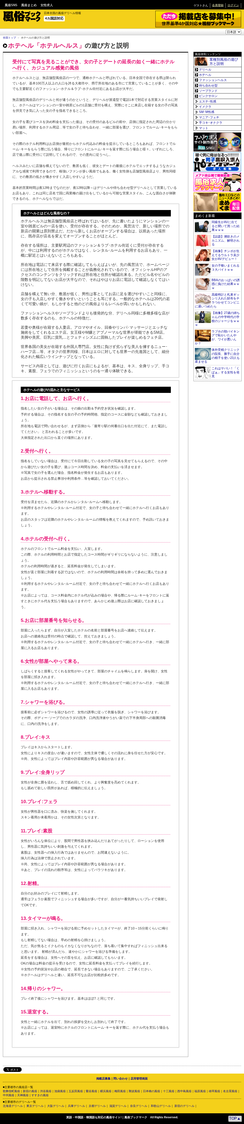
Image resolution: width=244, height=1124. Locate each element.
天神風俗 (23, 1095)
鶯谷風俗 (91, 1091)
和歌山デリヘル (161, 1106)
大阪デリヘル (55, 1106)
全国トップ (9, 37)
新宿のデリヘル (184, 1106)
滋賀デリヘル (118, 1106)
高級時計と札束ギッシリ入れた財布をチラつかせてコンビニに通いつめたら (217, 300)
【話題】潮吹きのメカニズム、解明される (225, 240)
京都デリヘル (97, 1106)
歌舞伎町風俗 (11, 1091)
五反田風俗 (76, 1091)
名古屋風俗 (230, 1091)
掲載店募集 (103, 1078)
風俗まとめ (29, 5)
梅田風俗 (120, 1091)
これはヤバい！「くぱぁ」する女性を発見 (225, 372)
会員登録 (218, 5)
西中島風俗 (184, 1091)
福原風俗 (200, 1091)
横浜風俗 (106, 1091)
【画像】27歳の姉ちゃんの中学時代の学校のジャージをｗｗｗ (217, 319)
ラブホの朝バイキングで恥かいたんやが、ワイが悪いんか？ (217, 337)
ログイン (233, 5)
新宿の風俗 (30, 1091)
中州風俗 (8, 1095)
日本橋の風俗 (151, 1091)
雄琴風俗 (214, 1091)
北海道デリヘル (13, 1106)
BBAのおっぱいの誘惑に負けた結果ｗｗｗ (226, 284)
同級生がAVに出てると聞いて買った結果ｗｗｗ (225, 226)
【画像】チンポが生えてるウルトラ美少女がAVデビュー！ (225, 255)
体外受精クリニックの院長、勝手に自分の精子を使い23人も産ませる (217, 355)
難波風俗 (134, 1091)
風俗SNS (11, 5)
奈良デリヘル (138, 1106)
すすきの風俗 (40, 1095)
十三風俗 (168, 1091)
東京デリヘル (35, 1106)
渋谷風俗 (45, 1091)
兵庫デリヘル (76, 1106)
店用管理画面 (139, 1078)
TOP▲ (235, 1118)
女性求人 (47, 5)
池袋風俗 (60, 1091)
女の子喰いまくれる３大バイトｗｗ (225, 267)
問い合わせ (120, 1078)
